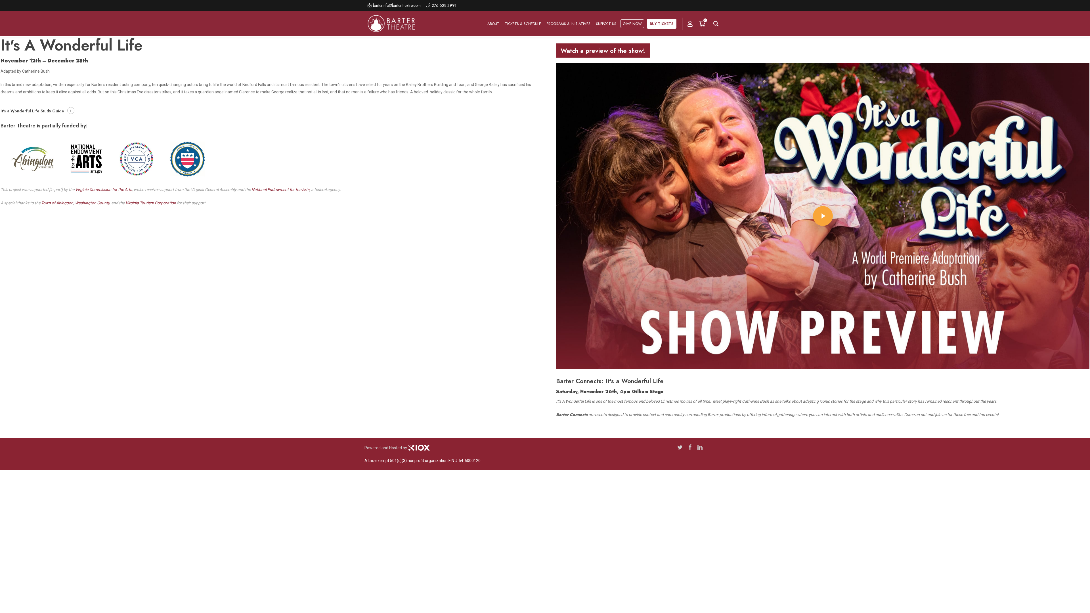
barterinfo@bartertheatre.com (397, 5)
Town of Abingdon (57, 203)
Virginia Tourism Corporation (150, 203)
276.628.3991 (444, 5)
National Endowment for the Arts (280, 189)
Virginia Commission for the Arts (103, 189)
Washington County (92, 203)
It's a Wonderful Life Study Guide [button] (32, 111)
